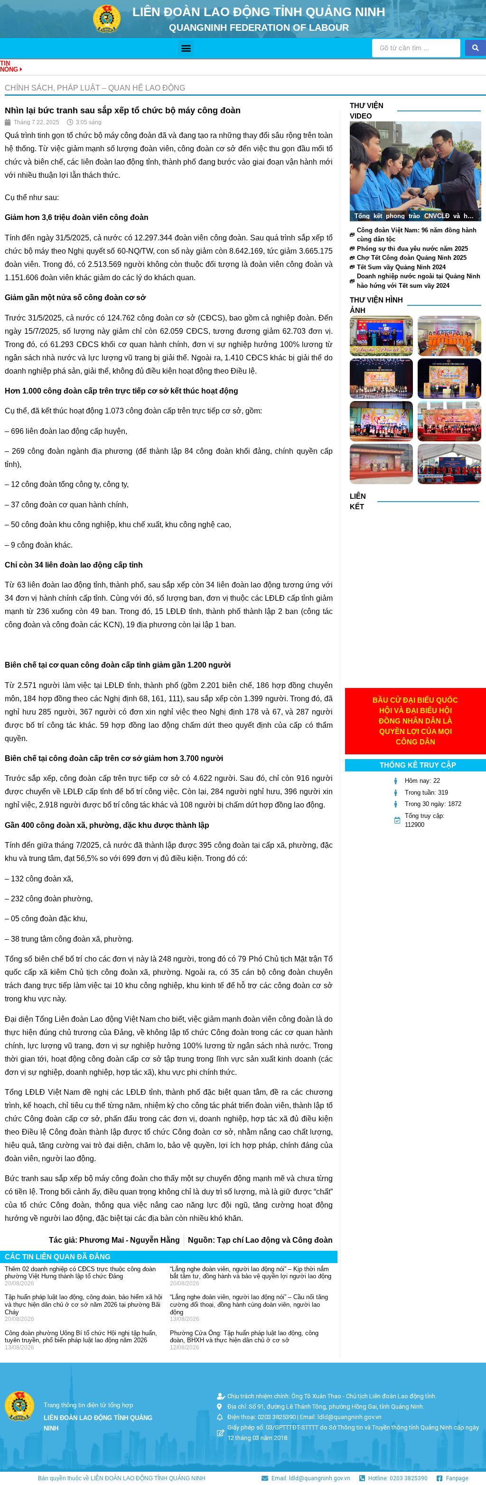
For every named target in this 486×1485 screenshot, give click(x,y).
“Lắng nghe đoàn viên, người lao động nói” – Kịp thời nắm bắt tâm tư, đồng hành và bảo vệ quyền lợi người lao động (250, 1272)
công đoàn (228, 238)
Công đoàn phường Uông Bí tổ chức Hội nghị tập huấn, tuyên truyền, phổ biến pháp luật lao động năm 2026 (81, 1336)
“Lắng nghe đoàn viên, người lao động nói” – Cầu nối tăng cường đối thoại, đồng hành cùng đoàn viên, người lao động (249, 1304)
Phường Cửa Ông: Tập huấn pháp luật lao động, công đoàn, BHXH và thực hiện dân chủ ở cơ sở (244, 1336)
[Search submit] (475, 48)
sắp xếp (41, 778)
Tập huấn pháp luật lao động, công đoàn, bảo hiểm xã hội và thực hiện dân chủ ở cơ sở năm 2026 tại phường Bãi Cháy (83, 1304)
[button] (186, 48)
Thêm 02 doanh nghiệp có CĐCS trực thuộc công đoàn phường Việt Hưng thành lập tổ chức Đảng (80, 1272)
